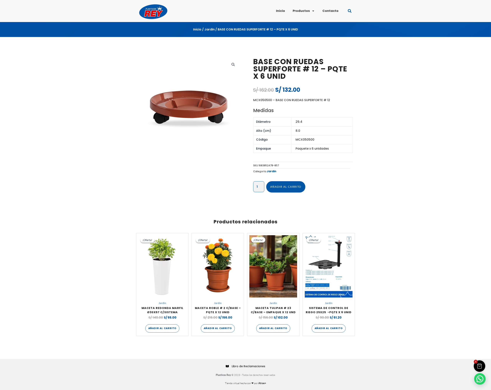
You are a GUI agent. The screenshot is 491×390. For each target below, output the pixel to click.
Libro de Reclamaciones (248, 366)
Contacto (330, 11)
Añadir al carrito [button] (162, 328)
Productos (301, 11)
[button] (349, 11)
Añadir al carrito (285, 186)
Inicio (280, 11)
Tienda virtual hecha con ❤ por (245, 383)
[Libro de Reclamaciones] (227, 366)
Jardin (209, 29)
